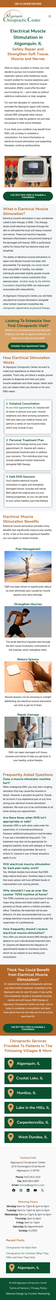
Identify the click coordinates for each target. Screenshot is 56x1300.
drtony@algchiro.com (31, 1185)
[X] (42, 1191)
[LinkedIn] (28, 1191)
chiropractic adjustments (16, 308)
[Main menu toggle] (49, 16)
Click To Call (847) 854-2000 (28, 3)
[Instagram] (21, 1191)
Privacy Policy (39, 1288)
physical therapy (41, 308)
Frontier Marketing (39, 1293)
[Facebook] (14, 1191)
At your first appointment (19, 407)
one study (36, 265)
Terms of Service (19, 1288)
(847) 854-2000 (32, 1177)
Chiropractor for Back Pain (21, 1247)
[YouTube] (35, 1191)
